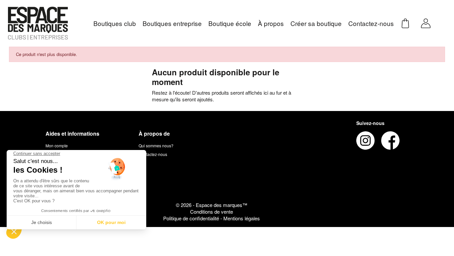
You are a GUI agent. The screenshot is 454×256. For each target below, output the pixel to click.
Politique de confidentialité (191, 218)
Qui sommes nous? (156, 145)
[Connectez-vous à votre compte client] (426, 22)
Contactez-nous (153, 154)
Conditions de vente (211, 211)
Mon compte (57, 145)
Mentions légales (241, 218)
